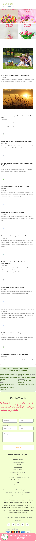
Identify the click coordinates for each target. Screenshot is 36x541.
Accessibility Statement (15, 500)
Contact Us (25, 500)
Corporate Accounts (13, 502)
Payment (29, 505)
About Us (5, 500)
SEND (18, 447)
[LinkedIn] (22, 524)
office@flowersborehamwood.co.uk (20, 480)
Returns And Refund (16, 507)
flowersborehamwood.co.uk (18, 485)
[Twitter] (13, 524)
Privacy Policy (6, 507)
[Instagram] (18, 524)
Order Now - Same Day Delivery (20, 536)
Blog (20, 512)
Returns (16, 512)
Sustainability (25, 507)
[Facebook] (8, 524)
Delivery (22, 502)
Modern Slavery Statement (18, 505)
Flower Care (28, 502)
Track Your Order (16, 510)
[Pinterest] (27, 524)
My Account (25, 510)
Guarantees (7, 505)
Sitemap (24, 512)
